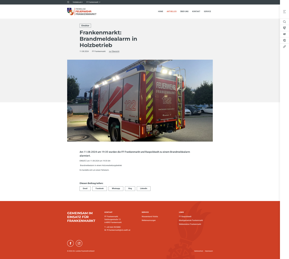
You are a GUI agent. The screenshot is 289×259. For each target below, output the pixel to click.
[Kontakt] (284, 28)
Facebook (100, 188)
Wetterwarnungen (149, 220)
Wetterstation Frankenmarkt (190, 224)
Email (85, 188)
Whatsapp (116, 188)
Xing (130, 188)
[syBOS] (284, 34)
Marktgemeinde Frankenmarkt (191, 220)
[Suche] (284, 22)
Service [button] (207, 11)
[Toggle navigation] (284, 11)
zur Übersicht (114, 51)
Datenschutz (198, 251)
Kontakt (196, 11)
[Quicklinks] (284, 47)
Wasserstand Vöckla (150, 216)
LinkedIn (143, 188)
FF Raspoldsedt (185, 216)
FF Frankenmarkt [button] (92, 2)
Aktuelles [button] (172, 11)
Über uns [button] (184, 11)
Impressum (209, 251)
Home (160, 11)
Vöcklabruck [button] (77, 2)
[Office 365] (284, 40)
